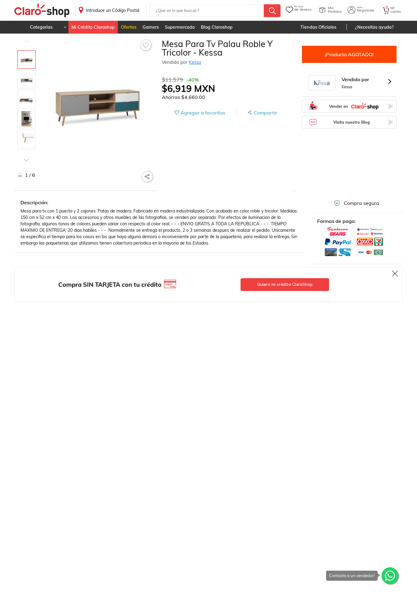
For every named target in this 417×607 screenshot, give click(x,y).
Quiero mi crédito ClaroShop (285, 284)
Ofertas (128, 27)
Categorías (41, 27)
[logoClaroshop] (41, 10)
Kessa (195, 62)
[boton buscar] (272, 10)
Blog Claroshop (217, 27)
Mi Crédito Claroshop (93, 27)
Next (26, 151)
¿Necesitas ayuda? (374, 27)
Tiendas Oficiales (318, 27)
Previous (26, 41)
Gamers (151, 27)
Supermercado (180, 27)
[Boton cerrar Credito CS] (395, 273)
